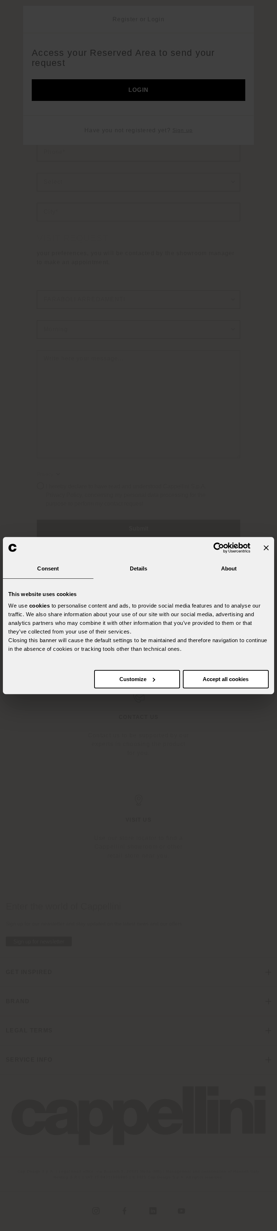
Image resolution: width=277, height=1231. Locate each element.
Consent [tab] (48, 568)
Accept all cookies (226, 679)
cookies (39, 606)
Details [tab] (139, 568)
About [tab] (229, 568)
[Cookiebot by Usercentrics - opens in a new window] (218, 547)
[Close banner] (266, 547)
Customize (132, 679)
